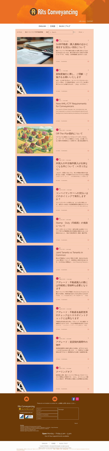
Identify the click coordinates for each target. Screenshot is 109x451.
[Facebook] (73, 398)
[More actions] (89, 40)
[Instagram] (77, 398)
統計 (47, 32)
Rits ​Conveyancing (26, 406)
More (80, 32)
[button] (52, 26)
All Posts (19, 32)
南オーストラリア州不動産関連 (34, 32)
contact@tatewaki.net (26, 412)
